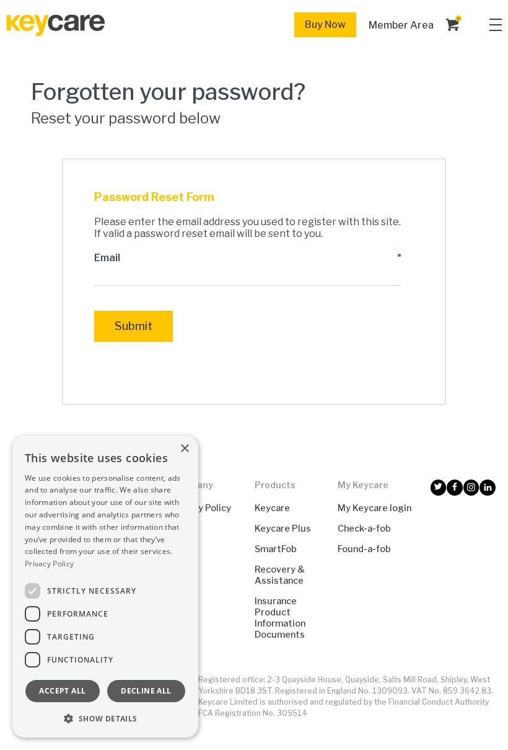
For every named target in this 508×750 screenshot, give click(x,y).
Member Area (401, 25)
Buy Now (325, 24)
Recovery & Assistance (280, 575)
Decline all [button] (146, 690)
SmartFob (276, 549)
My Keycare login (374, 508)
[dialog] (105, 586)
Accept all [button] (62, 690)
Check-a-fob (364, 528)
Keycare (272, 508)
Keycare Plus (283, 528)
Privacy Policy (201, 508)
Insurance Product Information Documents (280, 618)
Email (107, 258)
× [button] (184, 448)
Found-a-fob (364, 549)
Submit (133, 326)
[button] (105, 718)
